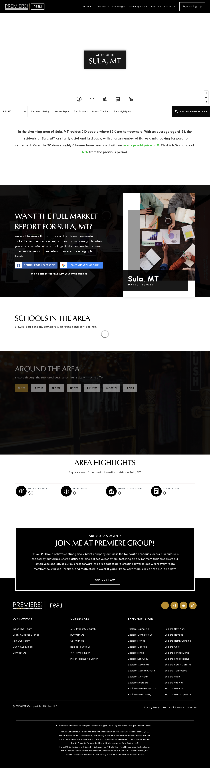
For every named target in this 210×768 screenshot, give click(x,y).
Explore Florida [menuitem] (137, 640)
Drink (40, 387)
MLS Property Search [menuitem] (83, 628)
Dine (22, 387)
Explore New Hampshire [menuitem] (142, 688)
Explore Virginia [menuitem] (174, 682)
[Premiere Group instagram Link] (174, 605)
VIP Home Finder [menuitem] (80, 652)
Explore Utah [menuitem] (172, 676)
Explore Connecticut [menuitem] (140, 634)
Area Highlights (122, 111)
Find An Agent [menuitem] (119, 6)
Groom (113, 387)
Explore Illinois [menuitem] (136, 652)
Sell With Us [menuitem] (103, 6)
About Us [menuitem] (155, 6)
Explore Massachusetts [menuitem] (141, 670)
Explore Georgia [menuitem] (137, 646)
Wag (131, 387)
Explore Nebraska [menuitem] (138, 682)
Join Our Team (105, 579)
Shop (58, 387)
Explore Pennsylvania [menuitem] (177, 652)
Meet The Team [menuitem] (22, 628)
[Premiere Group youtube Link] (183, 605)
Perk (75, 387)
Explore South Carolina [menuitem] (178, 664)
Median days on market (130, 488)
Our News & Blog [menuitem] (23, 646)
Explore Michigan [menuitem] (138, 676)
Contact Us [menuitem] (169, 6)
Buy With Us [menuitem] (88, 6)
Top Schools (81, 111)
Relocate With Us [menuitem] (80, 646)
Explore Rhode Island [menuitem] (177, 658)
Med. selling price (37, 488)
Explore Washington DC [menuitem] (178, 694)
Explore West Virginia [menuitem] (177, 688)
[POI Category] (79, 99)
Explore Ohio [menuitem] (172, 646)
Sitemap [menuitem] (192, 707)
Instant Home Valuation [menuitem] (84, 658)
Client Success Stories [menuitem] (26, 634)
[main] (105, 258)
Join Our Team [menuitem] (21, 640)
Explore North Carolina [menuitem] (178, 640)
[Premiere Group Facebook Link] (165, 605)
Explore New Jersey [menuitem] (139, 694)
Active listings (171, 488)
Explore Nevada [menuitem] (174, 634)
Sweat (93, 387)
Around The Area (100, 111)
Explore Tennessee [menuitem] (176, 670)
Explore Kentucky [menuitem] (138, 658)
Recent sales (80, 488)
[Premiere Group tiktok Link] (193, 605)
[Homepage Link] (25, 6)
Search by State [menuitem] (137, 6)
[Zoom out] (206, 97)
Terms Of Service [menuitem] (173, 707)
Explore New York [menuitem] (175, 628)
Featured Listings (41, 111)
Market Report (62, 111)
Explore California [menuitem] (138, 628)
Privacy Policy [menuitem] (152, 707)
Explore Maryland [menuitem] (138, 664)
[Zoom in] (206, 93)
